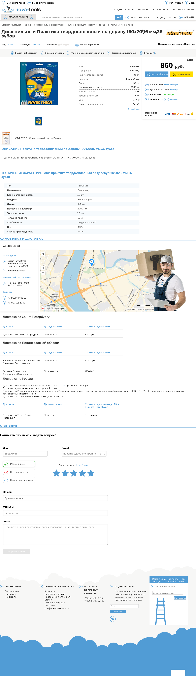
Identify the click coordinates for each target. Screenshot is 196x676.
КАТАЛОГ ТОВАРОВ (18, 17)
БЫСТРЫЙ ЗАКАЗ (159, 74)
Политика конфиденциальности (56, 607)
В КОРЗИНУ (184, 74)
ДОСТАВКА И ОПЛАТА (183, 9)
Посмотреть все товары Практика (176, 44)
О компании (12, 591)
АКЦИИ (118, 9)
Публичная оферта (55, 602)
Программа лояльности (57, 596)
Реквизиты (11, 596)
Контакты (10, 594)
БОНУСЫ (129, 9)
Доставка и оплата (54, 594)
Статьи (48, 599)
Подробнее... (133, 109)
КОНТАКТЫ (163, 9)
